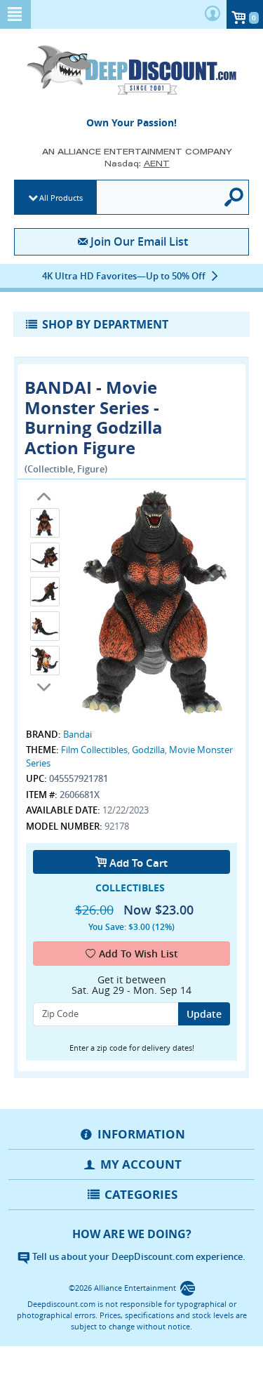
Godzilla (148, 749)
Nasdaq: (137, 163)
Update (204, 1014)
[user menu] (212, 14)
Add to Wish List (138, 953)
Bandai (77, 734)
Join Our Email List (139, 241)
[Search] (235, 197)
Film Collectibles (94, 749)
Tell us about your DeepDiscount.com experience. (137, 1256)
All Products (61, 197)
